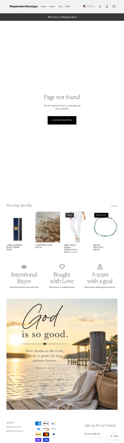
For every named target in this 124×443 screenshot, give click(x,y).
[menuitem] (68, 6)
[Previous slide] (37, 226)
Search (10, 422)
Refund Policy (14, 427)
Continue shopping (62, 120)
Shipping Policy (14, 431)
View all (114, 206)
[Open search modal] (100, 6)
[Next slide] (57, 226)
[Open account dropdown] (106, 6)
